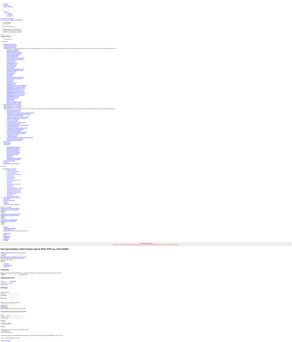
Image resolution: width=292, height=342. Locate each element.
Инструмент (7, 141)
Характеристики (8, 265)
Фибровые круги (11, 84)
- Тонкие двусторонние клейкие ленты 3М (18, 117)
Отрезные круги (11, 73)
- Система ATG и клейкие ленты (15, 115)
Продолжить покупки (6, 323)
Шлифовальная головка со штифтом (16, 86)
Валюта (6, 11)
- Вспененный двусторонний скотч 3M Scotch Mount (20, 112)
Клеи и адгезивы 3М (12, 121)
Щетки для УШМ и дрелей (14, 103)
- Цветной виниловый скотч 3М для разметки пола (20, 137)
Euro (9, 13)
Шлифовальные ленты (12, 97)
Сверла (5, 201)
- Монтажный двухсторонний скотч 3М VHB (18, 114)
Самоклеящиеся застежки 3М (14, 140)
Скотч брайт (10, 81)
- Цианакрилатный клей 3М (14, 130)
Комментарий (4, 318)
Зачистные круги (11, 62)
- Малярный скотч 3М (12, 134)
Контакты (6, 5)
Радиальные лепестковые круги (15, 78)
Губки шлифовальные (12, 56)
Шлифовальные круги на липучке (15, 95)
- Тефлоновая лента (12, 136)
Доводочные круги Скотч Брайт (15, 59)
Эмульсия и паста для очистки (11, 163)
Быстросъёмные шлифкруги (14, 53)
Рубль (9, 16)
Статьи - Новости (8, 6)
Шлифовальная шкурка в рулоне (15, 92)
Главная (6, 3)
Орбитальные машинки (13, 154)
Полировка (9, 75)
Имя (2, 314)
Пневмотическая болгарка (13, 159)
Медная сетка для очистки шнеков (9, 209)
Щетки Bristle (10, 100)
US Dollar (10, 14)
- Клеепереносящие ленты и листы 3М (17, 118)
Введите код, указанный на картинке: (10, 302)
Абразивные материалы (10, 44)
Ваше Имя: (3, 295)
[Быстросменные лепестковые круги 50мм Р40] (13, 252)
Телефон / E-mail (5, 316)
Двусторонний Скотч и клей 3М (12, 104)
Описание (6, 263)
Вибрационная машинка (13, 148)
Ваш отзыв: (4, 298)
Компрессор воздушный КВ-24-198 (10, 215)
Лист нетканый (11, 67)
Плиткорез (9, 156)
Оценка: (3, 293)
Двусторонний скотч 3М (13, 111)
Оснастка (6, 162)
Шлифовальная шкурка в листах (15, 89)
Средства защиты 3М (9, 160)
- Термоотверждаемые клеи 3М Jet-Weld (17, 128)
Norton (11, 283)
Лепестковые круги (12, 64)
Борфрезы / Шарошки (12, 51)
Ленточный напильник (13, 151)
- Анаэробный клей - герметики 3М (16, 122)
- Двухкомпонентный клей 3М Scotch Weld (18, 125)
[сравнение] (6, 211)
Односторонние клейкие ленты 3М (16, 133)
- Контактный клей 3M (13, 126)
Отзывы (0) (7, 266)
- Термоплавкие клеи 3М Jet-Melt (15, 129)
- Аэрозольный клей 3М (13, 123)
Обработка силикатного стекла (15, 70)
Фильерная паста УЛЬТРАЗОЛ (8, 221)
